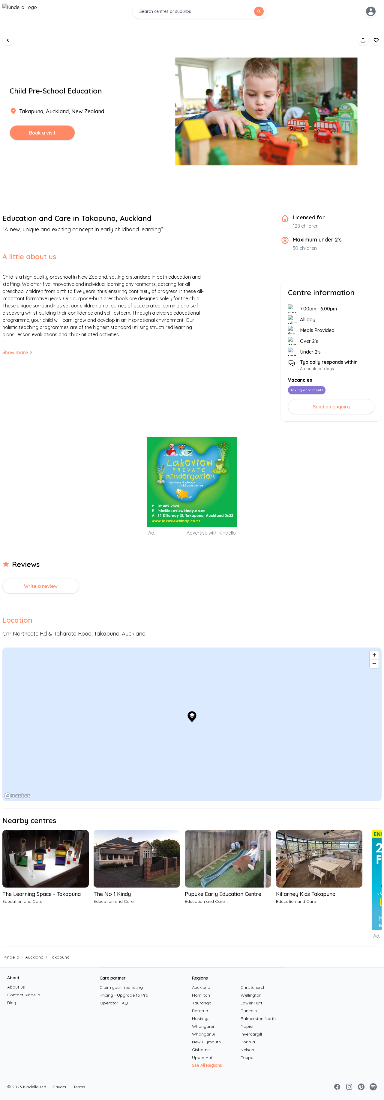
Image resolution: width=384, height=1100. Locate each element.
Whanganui (203, 1034)
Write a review (41, 586)
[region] (192, 724)
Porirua (248, 1042)
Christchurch (253, 987)
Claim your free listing (121, 987)
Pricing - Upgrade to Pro (124, 995)
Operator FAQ (114, 1003)
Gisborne (201, 1049)
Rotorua (200, 1010)
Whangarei (203, 1026)
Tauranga (202, 1003)
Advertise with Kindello (211, 533)
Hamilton (201, 995)
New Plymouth (206, 1042)
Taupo (247, 1057)
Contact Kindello (23, 995)
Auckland (34, 957)
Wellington (251, 995)
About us (16, 987)
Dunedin (249, 1010)
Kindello (11, 957)
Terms (77, 1087)
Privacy (59, 1087)
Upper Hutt (203, 1057)
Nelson (247, 1049)
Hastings (200, 1018)
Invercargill (251, 1034)
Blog (11, 1002)
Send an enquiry (331, 407)
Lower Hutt (251, 1003)
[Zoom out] (374, 663)
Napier (247, 1026)
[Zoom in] (374, 655)
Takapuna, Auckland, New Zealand (61, 111)
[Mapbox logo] (17, 795)
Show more (15, 352)
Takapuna (60, 957)
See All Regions (207, 1065)
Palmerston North (258, 1018)
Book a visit (42, 133)
